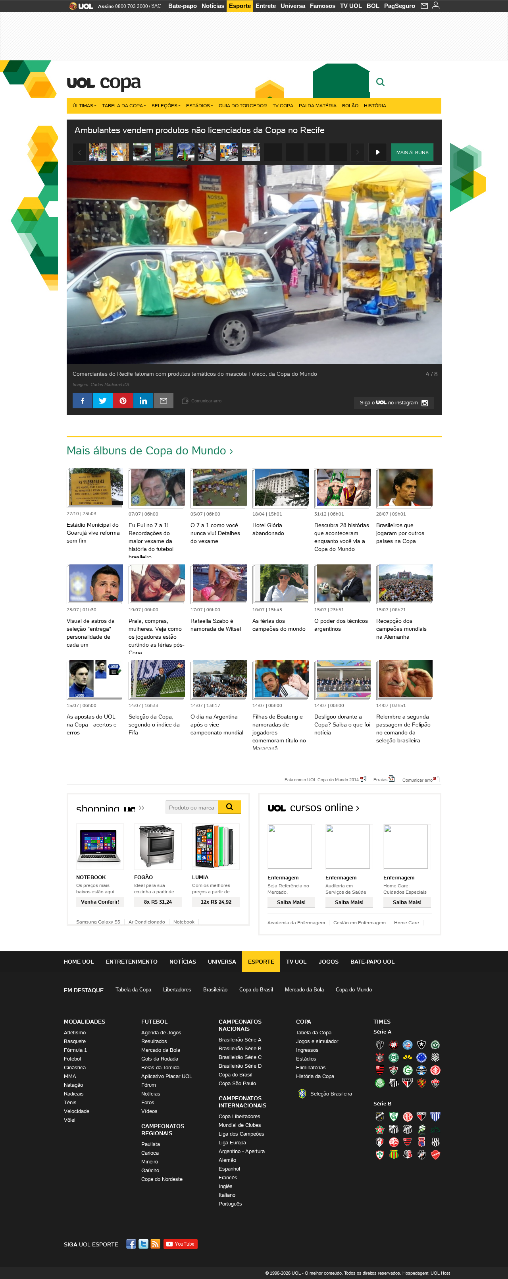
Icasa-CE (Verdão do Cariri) (435, 1129)
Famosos (322, 5)
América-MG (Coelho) (393, 1116)
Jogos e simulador (317, 1041)
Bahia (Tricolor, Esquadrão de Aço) (407, 1044)
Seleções (164, 105)
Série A (382, 1031)
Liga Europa (232, 1142)
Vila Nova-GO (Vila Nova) (435, 1154)
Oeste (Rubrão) (407, 1142)
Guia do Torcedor (243, 105)
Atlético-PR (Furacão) (393, 1044)
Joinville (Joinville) (379, 1142)
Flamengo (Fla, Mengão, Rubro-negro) (379, 1070)
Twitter (144, 1244)
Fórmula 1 (75, 1050)
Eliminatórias (311, 1067)
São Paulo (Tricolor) (407, 1082)
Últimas (83, 105)
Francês (228, 1177)
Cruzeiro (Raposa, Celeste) (421, 1057)
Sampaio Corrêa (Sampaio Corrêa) (393, 1154)
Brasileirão (215, 990)
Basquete (75, 1041)
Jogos (329, 961)
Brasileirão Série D (240, 1066)
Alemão (227, 1160)
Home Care (406, 922)
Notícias (213, 5)
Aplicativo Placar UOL (166, 1076)
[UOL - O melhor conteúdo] (79, 8)
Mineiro (149, 1161)
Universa (293, 5)
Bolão (350, 105)
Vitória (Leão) (435, 1082)
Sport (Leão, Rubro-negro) (421, 1082)
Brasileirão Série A (240, 1039)
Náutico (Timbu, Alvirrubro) (393, 1142)
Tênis (70, 1102)
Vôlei (69, 1120)
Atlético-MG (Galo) (379, 1044)
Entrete (266, 5)
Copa (120, 81)
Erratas (380, 779)
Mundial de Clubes (240, 1125)
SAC (156, 6)
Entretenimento (132, 961)
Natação (73, 1085)
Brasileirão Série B (240, 1048)
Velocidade (76, 1111)
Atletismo (75, 1032)
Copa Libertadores (239, 1116)
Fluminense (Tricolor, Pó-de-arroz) (393, 1070)
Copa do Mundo (354, 990)
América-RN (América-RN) (407, 1116)
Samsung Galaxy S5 (98, 922)
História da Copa (315, 1076)
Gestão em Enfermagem (359, 922)
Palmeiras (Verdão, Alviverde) (379, 1082)
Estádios (198, 105)
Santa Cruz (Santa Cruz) (407, 1154)
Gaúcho (150, 1170)
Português (230, 1203)
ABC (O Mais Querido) (379, 1116)
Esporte (240, 5)
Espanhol (229, 1168)
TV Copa (283, 105)
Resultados (154, 1041)
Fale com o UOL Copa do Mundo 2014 (322, 779)
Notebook (183, 922)
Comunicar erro (417, 779)
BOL (373, 5)
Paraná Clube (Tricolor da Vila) (421, 1142)
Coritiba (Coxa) (393, 1057)
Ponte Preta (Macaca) (435, 1142)
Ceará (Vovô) (407, 1129)
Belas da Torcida (160, 1067)
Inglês (226, 1186)
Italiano (227, 1195)
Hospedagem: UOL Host (426, 1273)
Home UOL (79, 961)
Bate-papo (182, 5)
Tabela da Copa (122, 105)
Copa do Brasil (256, 990)
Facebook (132, 1244)
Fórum (148, 1085)
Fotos (147, 1102)
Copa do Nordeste (162, 1179)
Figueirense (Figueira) (435, 1057)
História (375, 105)
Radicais (74, 1093)
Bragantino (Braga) (393, 1129)
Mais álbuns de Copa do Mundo (146, 450)
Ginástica (75, 1067)
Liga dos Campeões (241, 1133)
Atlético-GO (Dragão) (421, 1116)
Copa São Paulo (237, 1083)
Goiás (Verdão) (407, 1070)
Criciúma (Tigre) (407, 1057)
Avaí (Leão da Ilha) (435, 1116)
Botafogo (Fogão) (421, 1044)
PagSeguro (399, 5)
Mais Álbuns (412, 152)
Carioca (150, 1153)
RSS (156, 1244)
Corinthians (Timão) (379, 1057)
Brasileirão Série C (240, 1057)
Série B (382, 1103)
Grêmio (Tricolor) (421, 1070)
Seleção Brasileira (331, 1093)
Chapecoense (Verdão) (435, 1044)
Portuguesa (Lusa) (379, 1154)
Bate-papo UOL (372, 961)
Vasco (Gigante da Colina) (421, 1154)
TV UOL (351, 5)
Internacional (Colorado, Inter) (435, 1070)
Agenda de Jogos (161, 1032)
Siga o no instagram (389, 402)
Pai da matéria (318, 105)
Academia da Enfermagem (296, 922)
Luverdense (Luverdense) (421, 1129)
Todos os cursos (414, 810)
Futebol (72, 1058)
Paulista (150, 1144)
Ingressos (307, 1050)
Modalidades (84, 1021)
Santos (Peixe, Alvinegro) (393, 1082)
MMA (70, 1076)
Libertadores (177, 990)
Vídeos (149, 1111)
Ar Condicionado (147, 922)
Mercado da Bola (304, 990)
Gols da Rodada (159, 1058)
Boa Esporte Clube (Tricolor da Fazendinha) (379, 1129)
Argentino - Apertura (242, 1151)
